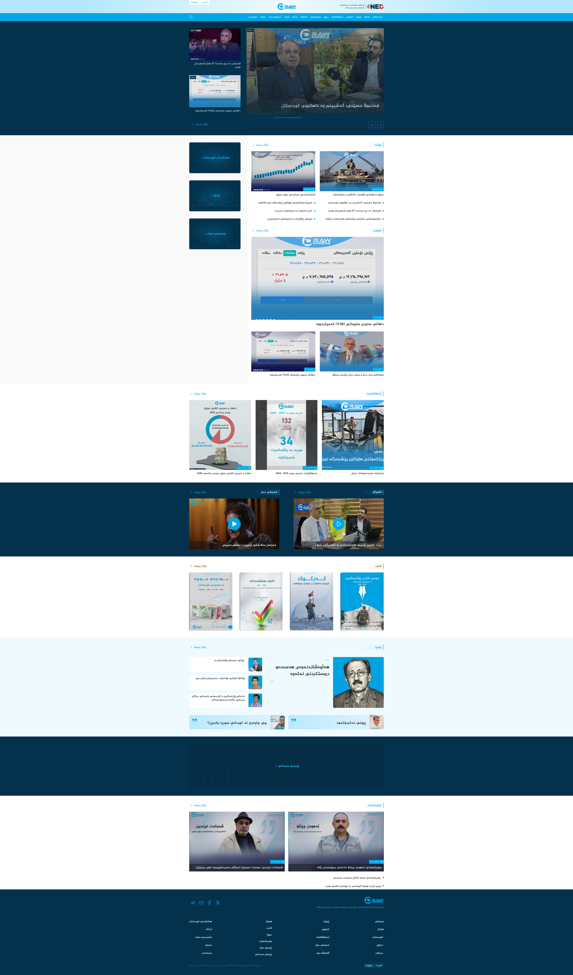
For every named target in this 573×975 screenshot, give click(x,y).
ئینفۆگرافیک (337, 17)
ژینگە (294, 17)
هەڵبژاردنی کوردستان (200, 921)
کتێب (286, 17)
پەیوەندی (252, 17)
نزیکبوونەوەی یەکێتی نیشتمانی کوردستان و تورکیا (353, 219)
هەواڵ (367, 17)
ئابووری (349, 17)
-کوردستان (378, 937)
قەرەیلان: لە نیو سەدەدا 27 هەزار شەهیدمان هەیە (354, 211)
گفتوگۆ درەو (322, 953)
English (194, 2)
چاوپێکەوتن (315, 17)
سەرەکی (377, 17)
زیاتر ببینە (201, 124)
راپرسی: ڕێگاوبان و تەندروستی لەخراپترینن (289, 219)
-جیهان (379, 953)
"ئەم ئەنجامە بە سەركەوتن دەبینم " (293, 211)
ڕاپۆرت (358, 17)
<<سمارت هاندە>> (212, 965)
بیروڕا (326, 17)
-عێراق (380, 945)
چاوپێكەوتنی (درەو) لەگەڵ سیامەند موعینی (357, 878)
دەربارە (263, 17)
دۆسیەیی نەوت (203, 937)
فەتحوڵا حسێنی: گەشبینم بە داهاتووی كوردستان (354, 203)
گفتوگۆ (303, 17)
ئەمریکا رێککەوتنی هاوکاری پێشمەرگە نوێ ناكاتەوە (285, 203)
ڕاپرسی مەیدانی (263, 954)
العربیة (205, 2)
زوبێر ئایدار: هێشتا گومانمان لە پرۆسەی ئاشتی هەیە (353, 886)
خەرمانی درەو (275, 17)
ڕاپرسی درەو (266, 948)
